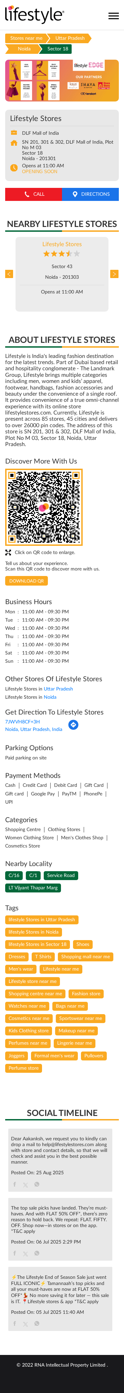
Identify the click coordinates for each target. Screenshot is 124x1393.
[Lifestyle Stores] (35, 15)
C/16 (14, 875)
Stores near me (26, 38)
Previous (10, 274)
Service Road (61, 875)
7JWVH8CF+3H (22, 722)
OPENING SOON (39, 171)
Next (113, 274)
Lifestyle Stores (62, 244)
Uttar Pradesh (70, 38)
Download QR (26, 581)
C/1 (33, 875)
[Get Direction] (73, 728)
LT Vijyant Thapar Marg (33, 888)
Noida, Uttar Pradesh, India (33, 729)
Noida (24, 49)
